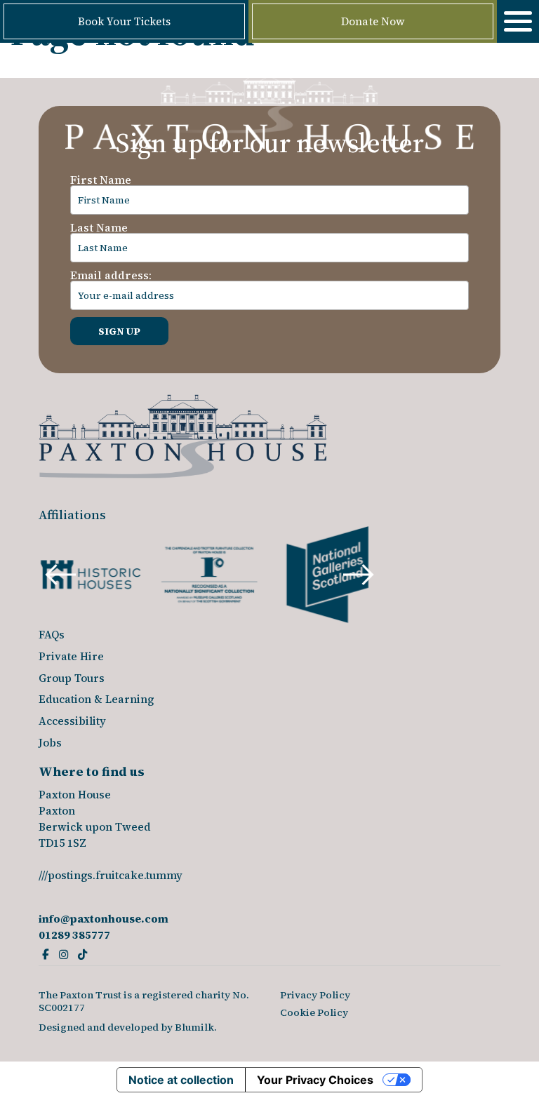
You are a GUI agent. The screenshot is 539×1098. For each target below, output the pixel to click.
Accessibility (72, 721)
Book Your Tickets (124, 21)
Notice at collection (181, 1080)
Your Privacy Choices (315, 1080)
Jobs (50, 742)
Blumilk (194, 1027)
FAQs (52, 634)
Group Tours (72, 678)
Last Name (99, 227)
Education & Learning (96, 699)
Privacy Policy (315, 995)
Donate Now (373, 21)
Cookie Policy (314, 1012)
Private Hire (71, 656)
